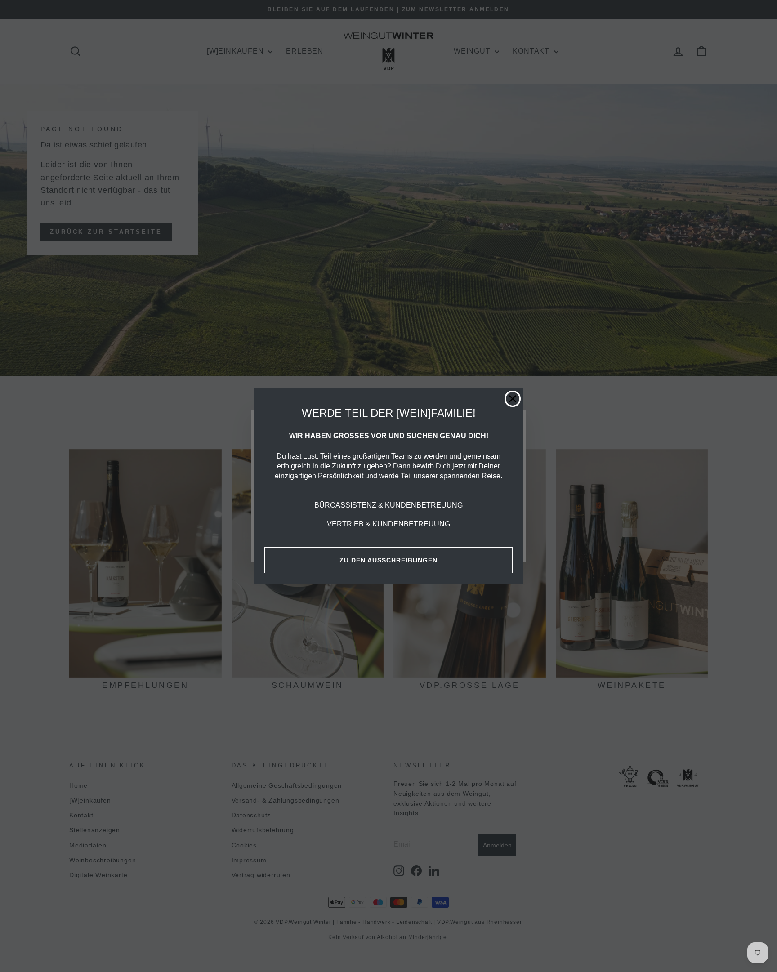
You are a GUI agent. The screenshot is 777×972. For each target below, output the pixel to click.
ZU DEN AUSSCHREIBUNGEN (388, 560)
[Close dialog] (512, 399)
